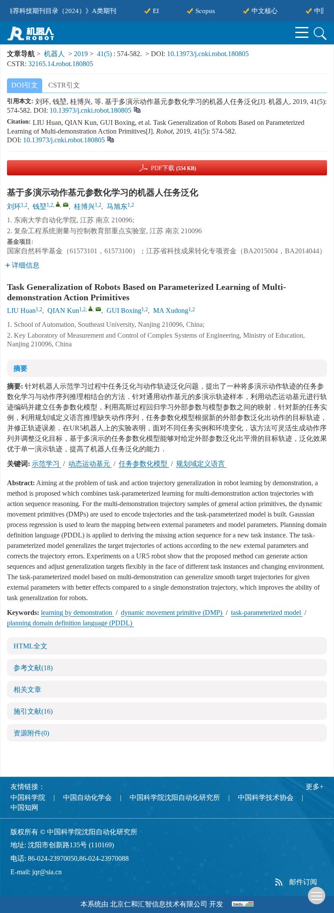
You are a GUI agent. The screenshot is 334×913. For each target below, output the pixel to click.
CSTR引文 (64, 85)
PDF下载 (173, 168)
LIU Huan (21, 310)
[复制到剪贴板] (136, 109)
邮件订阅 (303, 882)
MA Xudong (170, 310)
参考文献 (33, 667)
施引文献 (33, 711)
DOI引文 (24, 85)
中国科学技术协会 (266, 797)
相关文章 (27, 689)
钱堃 (40, 206)
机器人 (54, 53)
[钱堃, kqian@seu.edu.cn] (58, 204)
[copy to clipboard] (110, 138)
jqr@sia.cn (47, 872)
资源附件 (31, 733)
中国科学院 (27, 797)
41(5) (105, 53)
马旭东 (117, 206)
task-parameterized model (267, 612)
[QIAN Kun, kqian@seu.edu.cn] (90, 308)
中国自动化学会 (87, 797)
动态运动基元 (90, 463)
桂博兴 (84, 206)
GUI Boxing (124, 310)
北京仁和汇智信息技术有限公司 (158, 904)
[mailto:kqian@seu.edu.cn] (66, 204)
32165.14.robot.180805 (60, 63)
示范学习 (46, 463)
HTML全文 (30, 646)
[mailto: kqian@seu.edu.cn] (98, 309)
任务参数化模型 (144, 463)
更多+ (315, 786)
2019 (81, 53)
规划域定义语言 (201, 463)
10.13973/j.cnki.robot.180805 (208, 53)
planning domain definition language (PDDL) (70, 623)
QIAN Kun (63, 310)
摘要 (20, 368)
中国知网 (24, 807)
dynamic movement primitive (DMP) (172, 612)
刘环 (14, 206)
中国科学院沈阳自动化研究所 (175, 797)
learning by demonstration (77, 612)
